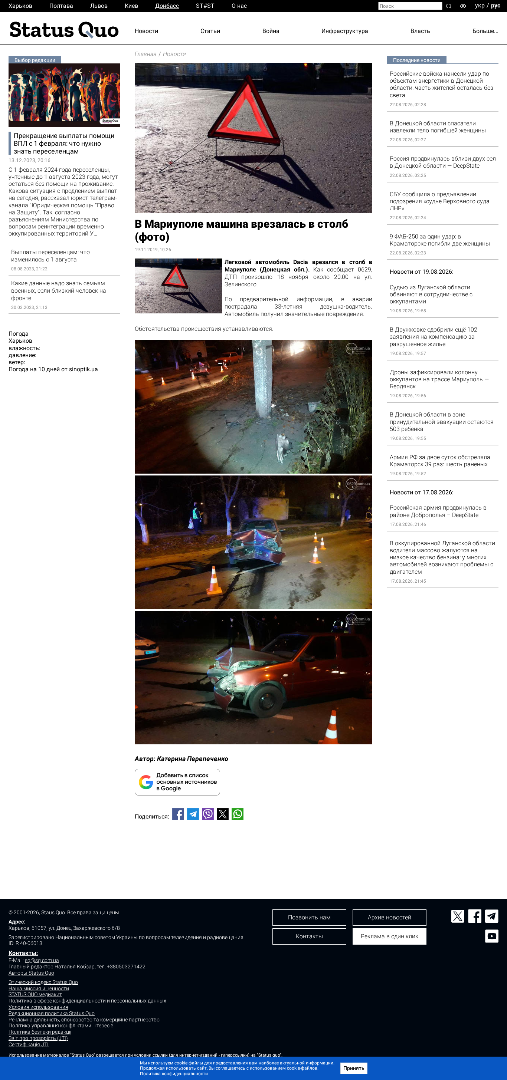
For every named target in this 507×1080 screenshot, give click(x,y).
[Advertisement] (253, 850)
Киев (131, 5)
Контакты (22, 952)
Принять (353, 1068)
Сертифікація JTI (29, 1044)
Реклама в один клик (389, 936)
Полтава (61, 5)
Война (270, 30)
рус (495, 5)
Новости (146, 30)
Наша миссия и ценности (39, 988)
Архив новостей (389, 917)
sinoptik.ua (83, 369)
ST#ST (205, 5)
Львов (99, 5)
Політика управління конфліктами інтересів (61, 1025)
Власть (420, 30)
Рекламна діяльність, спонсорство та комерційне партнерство (84, 1020)
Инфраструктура (344, 30)
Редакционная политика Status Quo (52, 1013)
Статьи (210, 30)
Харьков (20, 5)
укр (480, 5)
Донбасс (167, 5)
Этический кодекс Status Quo (43, 982)
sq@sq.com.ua (42, 960)
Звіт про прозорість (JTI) (38, 1038)
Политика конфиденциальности (174, 1073)
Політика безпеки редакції (40, 1032)
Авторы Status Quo (31, 973)
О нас (239, 5)
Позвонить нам (309, 917)
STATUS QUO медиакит (35, 994)
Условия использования (38, 1007)
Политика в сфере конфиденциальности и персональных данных (87, 1001)
